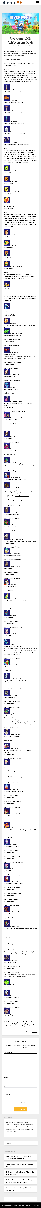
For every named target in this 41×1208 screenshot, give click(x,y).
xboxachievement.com (22, 496)
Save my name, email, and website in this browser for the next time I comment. (21, 1103)
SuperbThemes (25, 1205)
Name (6, 1077)
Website (7, 1095)
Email (6, 1086)
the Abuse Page (11, 1129)
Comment (8, 1052)
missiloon (34, 1032)
